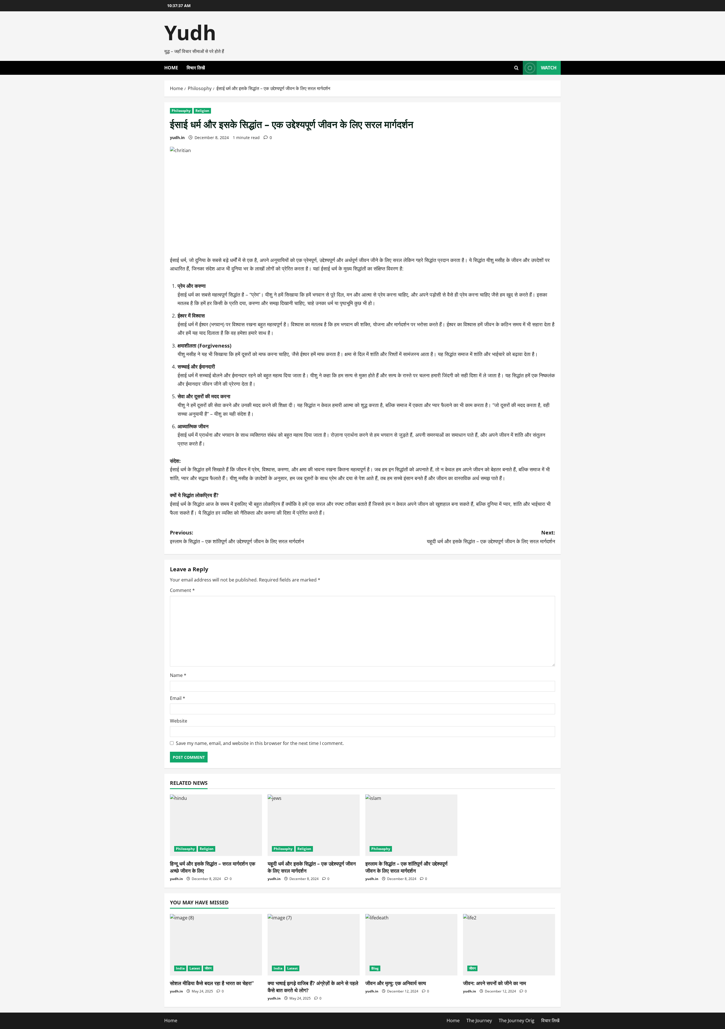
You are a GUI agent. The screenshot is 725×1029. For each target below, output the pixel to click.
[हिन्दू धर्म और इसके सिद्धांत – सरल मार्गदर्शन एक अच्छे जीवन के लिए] (216, 825)
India (180, 968)
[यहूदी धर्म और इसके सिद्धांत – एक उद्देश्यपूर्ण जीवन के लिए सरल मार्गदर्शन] (314, 825)
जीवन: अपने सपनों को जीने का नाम (494, 983)
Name (178, 675)
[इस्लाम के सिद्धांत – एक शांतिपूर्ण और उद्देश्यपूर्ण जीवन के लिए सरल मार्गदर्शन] (411, 825)
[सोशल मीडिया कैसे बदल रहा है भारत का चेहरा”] (216, 944)
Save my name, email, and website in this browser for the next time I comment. (260, 743)
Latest (194, 968)
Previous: (237, 537)
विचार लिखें (196, 68)
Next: (491, 537)
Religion (202, 110)
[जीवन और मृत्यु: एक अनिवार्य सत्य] (411, 944)
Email (177, 698)
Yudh (190, 32)
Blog (375, 968)
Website (178, 721)
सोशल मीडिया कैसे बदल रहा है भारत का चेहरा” (212, 983)
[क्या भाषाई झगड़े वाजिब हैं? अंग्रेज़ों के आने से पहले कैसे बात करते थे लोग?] (314, 944)
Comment (182, 590)
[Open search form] (516, 67)
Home (171, 68)
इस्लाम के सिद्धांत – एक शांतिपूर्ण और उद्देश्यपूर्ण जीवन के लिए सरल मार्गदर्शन (406, 867)
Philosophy (181, 110)
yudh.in (177, 137)
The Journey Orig (516, 1020)
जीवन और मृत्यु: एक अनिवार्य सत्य (395, 983)
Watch (548, 68)
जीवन (208, 968)
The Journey (479, 1020)
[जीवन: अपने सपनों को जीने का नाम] (509, 944)
